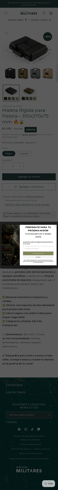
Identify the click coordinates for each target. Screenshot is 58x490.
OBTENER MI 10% (38, 253)
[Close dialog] (55, 226)
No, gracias (38, 257)
